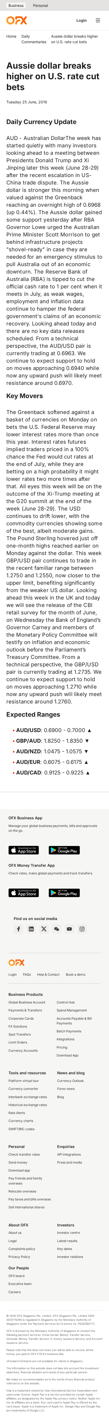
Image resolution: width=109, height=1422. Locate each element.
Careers (14, 1292)
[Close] (85, 1388)
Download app (19, 1170)
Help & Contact (48, 974)
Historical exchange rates (27, 1105)
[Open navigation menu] (98, 20)
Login (81, 20)
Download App (67, 1055)
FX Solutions (17, 1026)
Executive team (20, 1284)
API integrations (69, 1154)
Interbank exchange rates (27, 1097)
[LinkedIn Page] (31, 929)
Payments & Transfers (25, 1010)
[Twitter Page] (44, 929)
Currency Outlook (70, 1081)
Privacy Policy (19, 1257)
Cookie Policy (27, 1416)
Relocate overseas (22, 1191)
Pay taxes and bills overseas (29, 1199)
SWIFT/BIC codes (21, 1129)
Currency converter (23, 1089)
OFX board (16, 1276)
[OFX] (16, 20)
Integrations (65, 1039)
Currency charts (20, 1121)
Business (16, 5)
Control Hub (66, 1002)
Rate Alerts (16, 1113)
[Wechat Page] (56, 929)
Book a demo (75, 974)
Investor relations (70, 1257)
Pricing (62, 1047)
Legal (12, 1241)
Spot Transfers (19, 1034)
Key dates (64, 1249)
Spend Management (72, 1010)
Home (11, 36)
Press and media (69, 1162)
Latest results (67, 1241)
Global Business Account (26, 1002)
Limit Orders (17, 1042)
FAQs (27, 974)
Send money (17, 1162)
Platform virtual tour (23, 1081)
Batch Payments (69, 1031)
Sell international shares (26, 1207)
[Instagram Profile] (82, 929)
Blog (60, 1097)
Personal (40, 5)
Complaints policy (21, 1249)
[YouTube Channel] (69, 929)
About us (14, 1233)
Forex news (66, 1089)
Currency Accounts (23, 1051)
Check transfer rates (24, 1154)
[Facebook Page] (18, 929)
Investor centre (68, 1233)
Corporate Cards (21, 1018)
